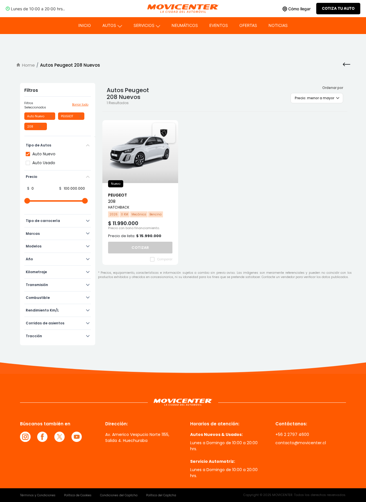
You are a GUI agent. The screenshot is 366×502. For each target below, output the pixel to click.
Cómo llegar (299, 8)
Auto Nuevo (43, 154)
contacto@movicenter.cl (300, 443)
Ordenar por (332, 87)
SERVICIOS (144, 25)
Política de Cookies (78, 495)
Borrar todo (80, 104)
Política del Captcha (161, 495)
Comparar (164, 259)
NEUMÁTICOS (185, 25)
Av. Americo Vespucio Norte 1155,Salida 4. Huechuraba (137, 437)
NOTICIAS (278, 25)
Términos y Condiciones (37, 495)
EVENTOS (218, 25)
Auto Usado (43, 163)
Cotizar (140, 247)
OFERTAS (248, 25)
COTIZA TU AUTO (338, 8)
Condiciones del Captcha (119, 495)
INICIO (84, 25)
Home (28, 65)
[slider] (27, 201)
